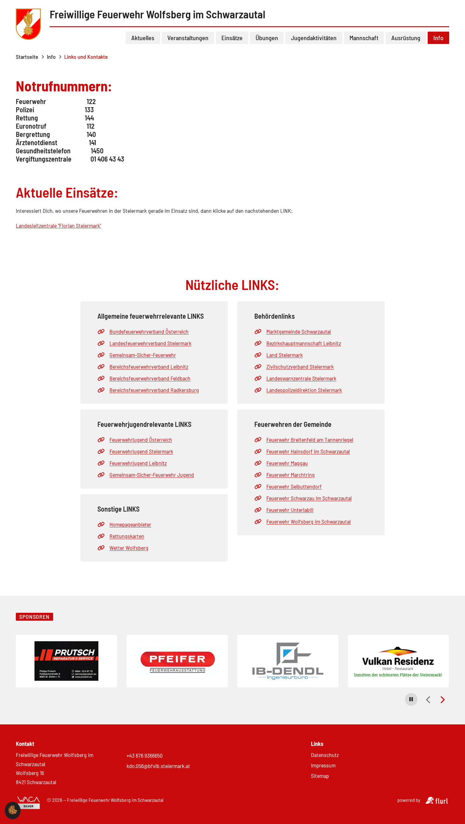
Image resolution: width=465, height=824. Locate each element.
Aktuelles (142, 37)
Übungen (267, 37)
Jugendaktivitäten (314, 37)
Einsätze (232, 37)
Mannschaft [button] (364, 37)
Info (51, 56)
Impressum (323, 765)
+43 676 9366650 (145, 755)
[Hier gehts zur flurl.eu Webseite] (436, 802)
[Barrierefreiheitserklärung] (28, 803)
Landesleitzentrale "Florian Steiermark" (58, 225)
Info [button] (438, 37)
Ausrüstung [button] (405, 37)
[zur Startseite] (28, 25)
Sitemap (320, 775)
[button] (411, 699)
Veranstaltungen (187, 37)
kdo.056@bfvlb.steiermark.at (158, 765)
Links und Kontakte (86, 56)
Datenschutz (325, 754)
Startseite (27, 56)
